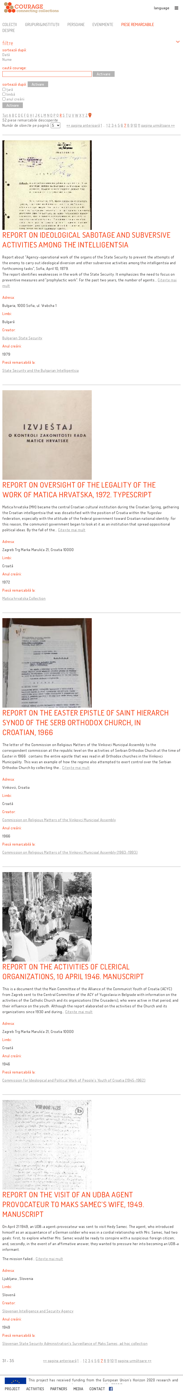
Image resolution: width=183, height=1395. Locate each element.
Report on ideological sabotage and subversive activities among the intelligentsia (86, 239)
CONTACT (97, 1389)
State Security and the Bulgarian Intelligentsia (40, 370)
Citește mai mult (72, 529)
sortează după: (14, 49)
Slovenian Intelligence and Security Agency (38, 1311)
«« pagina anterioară (83, 125)
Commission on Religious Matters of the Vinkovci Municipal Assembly (59, 819)
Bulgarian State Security (22, 338)
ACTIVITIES (35, 1389)
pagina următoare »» (158, 125)
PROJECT (12, 1389)
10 (135, 125)
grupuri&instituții (42, 24)
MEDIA (78, 1389)
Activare (38, 84)
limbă (10, 94)
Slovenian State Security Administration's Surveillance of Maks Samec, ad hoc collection (74, 1343)
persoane (76, 24)
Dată (6, 54)
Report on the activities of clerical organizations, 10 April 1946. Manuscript (73, 971)
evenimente (102, 24)
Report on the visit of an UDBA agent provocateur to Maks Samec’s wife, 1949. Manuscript (73, 1204)
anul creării (15, 99)
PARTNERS (58, 1389)
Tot (5, 115)
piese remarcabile (137, 24)
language (161, 8)
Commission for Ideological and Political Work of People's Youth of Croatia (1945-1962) (74, 1080)
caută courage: (14, 67)
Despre (8, 30)
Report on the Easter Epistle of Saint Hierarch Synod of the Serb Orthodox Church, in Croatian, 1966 (85, 722)
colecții (9, 24)
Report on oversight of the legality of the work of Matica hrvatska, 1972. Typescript (79, 489)
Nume (7, 59)
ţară (9, 89)
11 (139, 125)
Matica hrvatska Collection (24, 598)
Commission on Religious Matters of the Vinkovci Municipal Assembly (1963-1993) (70, 852)
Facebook (112, 1389)
